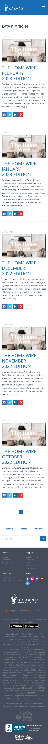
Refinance (6, 560)
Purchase (6, 557)
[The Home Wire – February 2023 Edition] (24, 50)
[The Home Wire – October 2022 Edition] (24, 434)
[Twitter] (27, 583)
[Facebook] (27, 579)
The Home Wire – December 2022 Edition (21, 268)
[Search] (43, 538)
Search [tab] (9, 529)
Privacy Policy (31, 568)
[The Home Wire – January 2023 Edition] (24, 146)
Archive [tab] (39, 529)
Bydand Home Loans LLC (32, 558)
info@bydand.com (17, 611)
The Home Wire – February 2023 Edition (21, 73)
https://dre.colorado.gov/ (25, 665)
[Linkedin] (37, 579)
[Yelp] (42, 579)
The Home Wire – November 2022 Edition (21, 361)
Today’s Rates (7, 563)
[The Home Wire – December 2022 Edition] (24, 245)
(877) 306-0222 (36, 611)
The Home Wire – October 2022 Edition (21, 457)
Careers (29, 563)
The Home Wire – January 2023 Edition (21, 169)
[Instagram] (32, 579)
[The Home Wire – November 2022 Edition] (24, 338)
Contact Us (30, 565)
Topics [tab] (24, 529)
